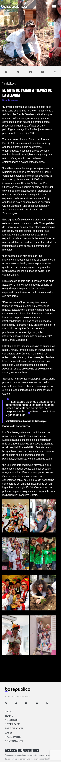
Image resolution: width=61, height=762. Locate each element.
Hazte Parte (13, 737)
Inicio (8, 711)
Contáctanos (14, 741)
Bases (9, 733)
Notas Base (12, 724)
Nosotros (11, 720)
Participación (14, 728)
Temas (9, 716)
